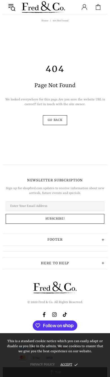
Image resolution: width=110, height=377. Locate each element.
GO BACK (55, 120)
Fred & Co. (43, 7)
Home (44, 20)
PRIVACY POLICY (42, 365)
